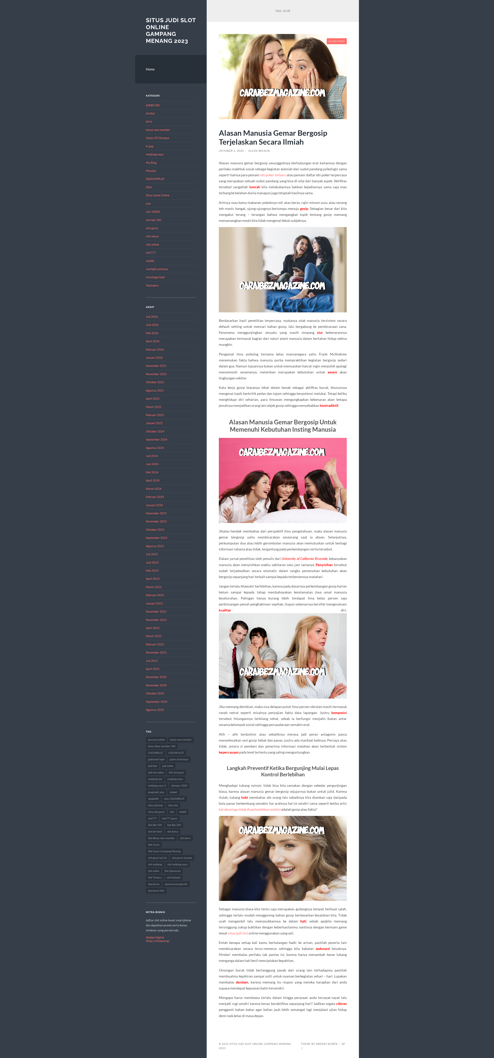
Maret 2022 (154, 636)
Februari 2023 (155, 595)
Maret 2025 (154, 407)
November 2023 (156, 521)
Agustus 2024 (155, 447)
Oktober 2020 (155, 693)
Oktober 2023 (155, 529)
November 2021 (156, 652)
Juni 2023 (152, 562)
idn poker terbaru (273, 175)
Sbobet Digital (155, 937)
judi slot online (156, 772)
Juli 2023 (152, 554)
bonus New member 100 (161, 746)
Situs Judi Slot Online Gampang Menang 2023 (171, 30)
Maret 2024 (154, 488)
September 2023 (156, 537)
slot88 (150, 261)
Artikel (150, 113)
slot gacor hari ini (157, 857)
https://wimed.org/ (158, 941)
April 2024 (153, 480)
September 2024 (156, 439)
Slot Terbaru (155, 877)
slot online (152, 244)
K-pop (149, 146)
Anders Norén (327, 1043)
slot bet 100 (153, 220)
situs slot (173, 805)
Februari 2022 (155, 644)
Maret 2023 (154, 587)
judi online (167, 765)
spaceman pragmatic (176, 884)
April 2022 (153, 628)
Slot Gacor (154, 844)
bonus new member (158, 129)
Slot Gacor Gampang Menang (164, 851)
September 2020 (156, 701)
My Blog (151, 162)
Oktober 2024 (155, 431)
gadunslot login (156, 759)
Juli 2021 (152, 660)
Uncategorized (155, 277)
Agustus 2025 (155, 390)
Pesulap (151, 170)
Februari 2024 (155, 496)
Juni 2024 (152, 464)
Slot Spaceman (172, 870)
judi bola (152, 765)
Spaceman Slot (156, 890)
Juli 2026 (152, 316)
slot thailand (173, 877)
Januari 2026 (154, 357)
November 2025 (156, 374)
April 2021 (153, 669)
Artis (149, 121)
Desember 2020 (156, 677)
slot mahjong (155, 864)
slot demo (185, 838)
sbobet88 (153, 798)
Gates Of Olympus (157, 138)
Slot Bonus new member (161, 838)
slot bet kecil (155, 831)
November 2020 (156, 685)
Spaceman (153, 884)
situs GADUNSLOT (174, 798)
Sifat (149, 187)
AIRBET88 (153, 105)
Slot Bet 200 (174, 825)
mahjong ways (155, 154)
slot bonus (172, 831)
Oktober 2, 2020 (231, 150)
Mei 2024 (152, 472)
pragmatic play (156, 792)
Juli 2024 (152, 456)
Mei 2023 (152, 570)
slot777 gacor (169, 818)
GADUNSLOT (155, 752)
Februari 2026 (155, 349)
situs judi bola (155, 805)
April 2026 (153, 341)
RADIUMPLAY (155, 179)
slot (148, 203)
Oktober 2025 (155, 382)
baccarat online (156, 739)
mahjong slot (155, 779)
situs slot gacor (156, 811)
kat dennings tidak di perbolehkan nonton (250, 809)
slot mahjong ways (177, 864)
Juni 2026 (152, 324)
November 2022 (156, 619)
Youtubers (152, 285)
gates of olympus (179, 759)
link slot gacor (176, 772)
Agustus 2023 (155, 546)
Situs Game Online (157, 195)
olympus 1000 (179, 785)
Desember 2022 (156, 611)
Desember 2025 (156, 365)
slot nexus (152, 236)
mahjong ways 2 (157, 785)
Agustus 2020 (155, 709)
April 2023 (153, 578)
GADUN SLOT (176, 752)
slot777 (151, 252)
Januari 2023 (154, 603)
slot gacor (152, 228)
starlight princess (157, 269)
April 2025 (153, 398)
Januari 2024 (154, 505)
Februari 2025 (155, 415)
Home (150, 69)
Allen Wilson (259, 150)
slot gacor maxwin (182, 857)
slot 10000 (153, 211)
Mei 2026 (152, 333)
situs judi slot (238, 933)
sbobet (173, 792)
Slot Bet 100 (155, 825)
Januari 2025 (154, 423)
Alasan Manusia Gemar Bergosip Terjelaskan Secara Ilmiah (273, 137)
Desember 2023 (156, 513)
